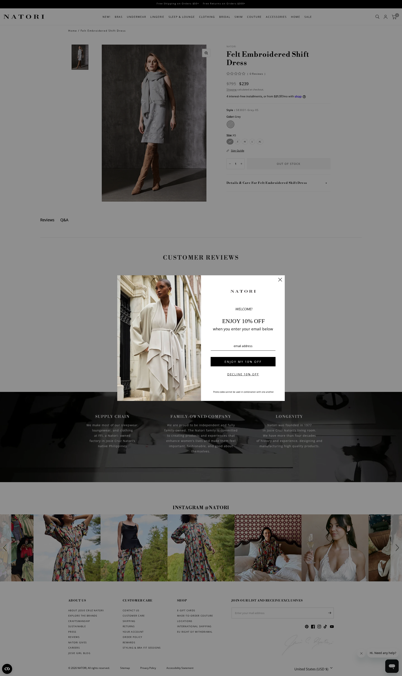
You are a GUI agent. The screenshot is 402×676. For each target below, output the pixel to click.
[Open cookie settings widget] (7, 669)
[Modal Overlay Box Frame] (201, 338)
